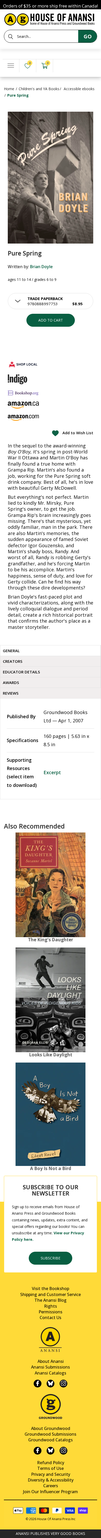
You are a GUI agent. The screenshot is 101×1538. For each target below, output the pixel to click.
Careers (50, 1486)
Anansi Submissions (50, 1367)
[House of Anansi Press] (50, 18)
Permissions (50, 1312)
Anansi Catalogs (50, 1373)
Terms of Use (50, 1468)
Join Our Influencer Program (50, 1491)
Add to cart (50, 320)
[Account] (61, 66)
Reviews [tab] (10, 693)
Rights (50, 1306)
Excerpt (52, 772)
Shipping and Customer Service (50, 1294)
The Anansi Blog (50, 1300)
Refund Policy (50, 1462)
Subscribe (50, 1258)
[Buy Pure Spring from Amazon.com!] (23, 418)
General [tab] (11, 650)
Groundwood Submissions (50, 1434)
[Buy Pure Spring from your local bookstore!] (23, 364)
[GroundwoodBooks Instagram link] (63, 1451)
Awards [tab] (11, 682)
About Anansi (51, 1361)
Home (9, 88)
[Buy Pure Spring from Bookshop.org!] (23, 392)
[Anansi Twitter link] (50, 1383)
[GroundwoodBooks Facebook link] (38, 1451)
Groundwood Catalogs (50, 1440)
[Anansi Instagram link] (63, 1383)
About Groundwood (50, 1428)
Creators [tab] (12, 661)
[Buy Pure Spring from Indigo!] (17, 379)
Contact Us (50, 1317)
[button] (50, 301)
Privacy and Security (50, 1474)
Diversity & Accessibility (51, 1480)
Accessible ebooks (79, 88)
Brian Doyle (41, 266)
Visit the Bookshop (50, 1288)
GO (88, 36)
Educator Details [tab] (21, 671)
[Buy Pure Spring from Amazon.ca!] (23, 405)
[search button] (10, 36)
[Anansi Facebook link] (38, 1383)
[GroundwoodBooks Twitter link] (50, 1451)
